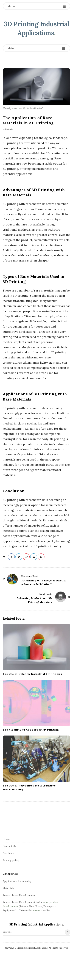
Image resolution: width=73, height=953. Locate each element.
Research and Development (19, 895)
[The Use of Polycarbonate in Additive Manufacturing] (36, 759)
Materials (10, 129)
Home (6, 839)
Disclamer (9, 853)
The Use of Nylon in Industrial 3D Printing (33, 674)
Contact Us (9, 846)
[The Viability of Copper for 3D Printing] (36, 703)
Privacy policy (11, 860)
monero (38, 910)
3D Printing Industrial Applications (36, 28)
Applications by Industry (17, 881)
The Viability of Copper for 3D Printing (31, 729)
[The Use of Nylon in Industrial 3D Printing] (36, 647)
